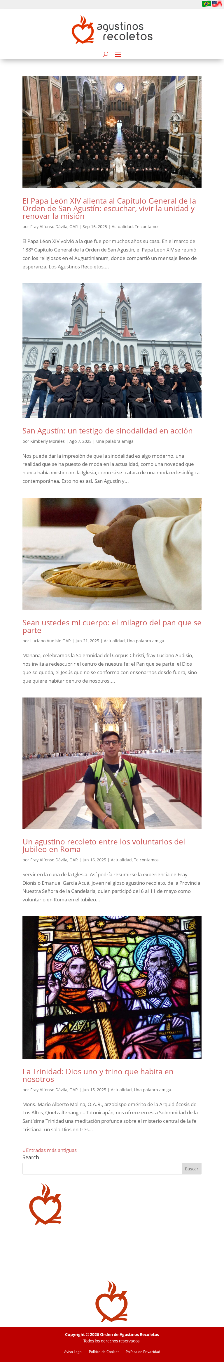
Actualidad (122, 226)
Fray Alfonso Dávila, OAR (54, 226)
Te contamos (147, 226)
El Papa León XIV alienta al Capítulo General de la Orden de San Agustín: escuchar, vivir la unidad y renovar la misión (109, 208)
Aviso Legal (73, 1352)
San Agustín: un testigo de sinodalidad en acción (107, 430)
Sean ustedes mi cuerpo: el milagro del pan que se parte (112, 626)
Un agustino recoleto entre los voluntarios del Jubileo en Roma (103, 845)
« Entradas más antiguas (49, 1150)
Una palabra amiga (115, 441)
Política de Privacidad (143, 1352)
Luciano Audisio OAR (50, 640)
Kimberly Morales (47, 441)
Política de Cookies (104, 1352)
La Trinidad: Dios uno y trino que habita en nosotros (98, 1075)
